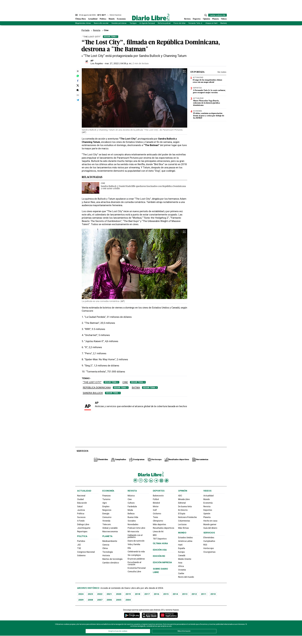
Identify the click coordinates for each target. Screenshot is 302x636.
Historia (106, 555)
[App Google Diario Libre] (132, 615)
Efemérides (208, 537)
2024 (81, 594)
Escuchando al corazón (134, 563)
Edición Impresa (162, 562)
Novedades (133, 524)
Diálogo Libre (83, 524)
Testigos (133, 23)
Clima (105, 548)
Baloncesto (158, 495)
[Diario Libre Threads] (161, 481)
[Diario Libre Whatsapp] (166, 481)
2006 (109, 599)
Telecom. (106, 524)
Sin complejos (134, 555)
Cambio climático (110, 563)
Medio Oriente (184, 559)
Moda (130, 510)
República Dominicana (97, 387)
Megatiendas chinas (83, 23)
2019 (128, 594)
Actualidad (92, 19)
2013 (184, 594)
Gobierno (81, 555)
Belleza (131, 513)
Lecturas (182, 524)
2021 (109, 594)
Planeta (215, 19)
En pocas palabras (136, 559)
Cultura (131, 503)
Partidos (81, 541)
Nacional (81, 495)
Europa (181, 552)
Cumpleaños (209, 541)
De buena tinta (185, 506)
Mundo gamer (209, 524)
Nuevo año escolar (101, 23)
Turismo (106, 499)
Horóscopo (208, 548)
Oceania (182, 570)
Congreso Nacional (86, 552)
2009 (81, 599)
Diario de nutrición (136, 541)
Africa (181, 566)
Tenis (155, 517)
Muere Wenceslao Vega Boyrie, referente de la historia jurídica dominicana (206, 103)
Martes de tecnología (112, 559)
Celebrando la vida (136, 551)
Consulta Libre (134, 571)
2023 (90, 594)
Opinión (206, 19)
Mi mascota (133, 531)
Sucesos (81, 517)
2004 (128, 599)
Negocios (106, 510)
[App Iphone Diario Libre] (150, 615)
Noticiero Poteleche (187, 517)
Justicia (81, 510)
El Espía (181, 513)
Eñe (129, 548)
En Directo (183, 510)
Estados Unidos (185, 537)
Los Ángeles (96, 63)
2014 (175, 594)
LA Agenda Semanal (147, 23)
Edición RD (159, 556)
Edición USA (160, 549)
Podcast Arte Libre (136, 528)
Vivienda (106, 521)
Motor (156, 506)
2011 (203, 594)
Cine (103, 183)
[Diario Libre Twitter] (146, 481)
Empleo (105, 506)
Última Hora (80, 19)
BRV (155, 535)
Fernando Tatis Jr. (195, 23)
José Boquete (83, 528)
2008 (90, 599)
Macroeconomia (110, 531)
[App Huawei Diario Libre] (169, 615)
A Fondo (81, 521)
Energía (105, 513)
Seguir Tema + (110, 37)
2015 (165, 594)
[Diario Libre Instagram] (140, 480)
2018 (137, 594)
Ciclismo (157, 513)
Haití (180, 545)
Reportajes (82, 531)
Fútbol (156, 499)
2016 (156, 594)
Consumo (106, 517)
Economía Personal (137, 568)
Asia (180, 563)
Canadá (181, 555)
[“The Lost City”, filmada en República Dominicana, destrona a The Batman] (78, 76)
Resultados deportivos (163, 528)
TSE (79, 548)
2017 (147, 594)
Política (103, 19)
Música (131, 495)
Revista (187, 19)
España (181, 548)
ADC (180, 495)
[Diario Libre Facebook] (135, 480)
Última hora (160, 543)
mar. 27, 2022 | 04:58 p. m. (118, 63)
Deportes (197, 19)
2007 (99, 599)
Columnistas (184, 521)
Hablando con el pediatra (135, 536)
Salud (79, 506)
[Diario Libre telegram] (156, 481)
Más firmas (183, 528)
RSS (205, 545)
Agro (104, 503)
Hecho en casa (210, 521)
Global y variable (110, 528)
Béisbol (156, 503)
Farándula (132, 506)
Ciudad (80, 499)
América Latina (185, 541)
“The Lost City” (92, 382)
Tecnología (107, 552)
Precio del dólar (180, 23)
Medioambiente (109, 541)
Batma (136, 387)
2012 (194, 594)
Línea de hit (158, 531)
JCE (79, 545)
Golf (155, 510)
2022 (99, 594)
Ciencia (105, 545)
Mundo (112, 19)
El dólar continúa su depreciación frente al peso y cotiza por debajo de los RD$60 (208, 115)
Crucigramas (209, 552)
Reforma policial (164, 23)
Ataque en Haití (211, 23)
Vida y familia (134, 544)
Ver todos (221, 72)
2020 (118, 594)
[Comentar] (78, 90)
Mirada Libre (184, 499)
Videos (224, 19)
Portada (85, 30)
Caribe (181, 573)
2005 (118, 599)
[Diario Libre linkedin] (151, 481)
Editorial (182, 503)
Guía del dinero (210, 528)
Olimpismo (158, 521)
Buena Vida (133, 517)
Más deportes (159, 524)
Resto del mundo (186, 577)
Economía (121, 19)
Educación (82, 503)
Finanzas (106, 495)
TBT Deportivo (160, 539)
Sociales (132, 521)
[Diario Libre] (151, 16)
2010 (213, 594)
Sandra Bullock (93, 393)
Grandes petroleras (118, 23)
